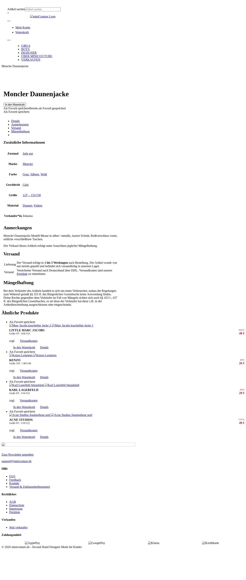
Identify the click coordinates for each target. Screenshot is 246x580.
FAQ (12, 476)
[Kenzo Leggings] (126, 355)
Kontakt (14, 483)
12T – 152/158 (32, 195)
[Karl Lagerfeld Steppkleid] (126, 385)
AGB (12, 501)
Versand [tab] (16, 128)
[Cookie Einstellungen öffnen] (30, 576)
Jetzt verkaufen (18, 527)
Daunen (27, 205)
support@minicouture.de (17, 461)
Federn (38, 205)
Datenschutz (16, 505)
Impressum (15, 508)
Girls (26, 184)
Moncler (28, 164)
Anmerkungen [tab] (20, 124)
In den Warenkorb (15, 104)
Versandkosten (28, 340)
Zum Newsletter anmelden (18, 454)
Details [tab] (15, 121)
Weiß (44, 174)
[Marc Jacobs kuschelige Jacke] (126, 325)
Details (44, 347)
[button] (34, 108)
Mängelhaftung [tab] (20, 131)
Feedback (15, 479)
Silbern (34, 174)
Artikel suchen (16, 9)
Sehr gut (28, 153)
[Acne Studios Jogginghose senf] (126, 415)
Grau (26, 174)
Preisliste (22, 273)
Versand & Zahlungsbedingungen (29, 486)
